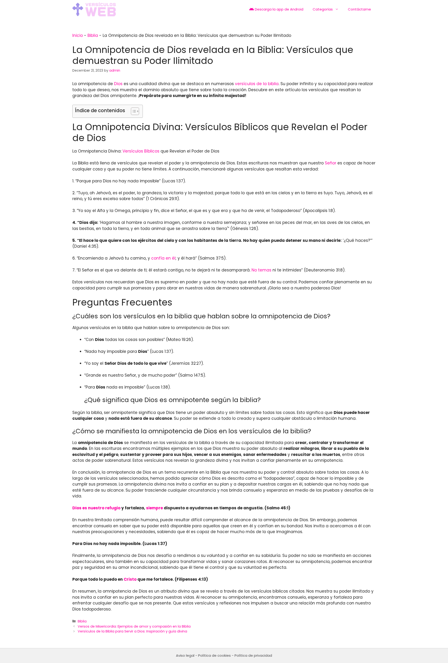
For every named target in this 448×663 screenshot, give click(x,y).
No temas (261, 270)
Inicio (77, 35)
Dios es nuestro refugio (96, 508)
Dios (118, 84)
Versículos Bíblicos (140, 151)
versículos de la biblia (257, 84)
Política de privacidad (253, 655)
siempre (154, 508)
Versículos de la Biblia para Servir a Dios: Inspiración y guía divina (132, 631)
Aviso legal (185, 655)
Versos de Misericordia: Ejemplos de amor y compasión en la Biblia (134, 626)
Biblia (93, 35)
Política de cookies (214, 655)
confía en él (163, 258)
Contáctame (359, 9)
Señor (330, 163)
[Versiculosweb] (94, 9)
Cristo (130, 579)
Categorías (323, 9)
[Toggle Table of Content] (132, 111)
